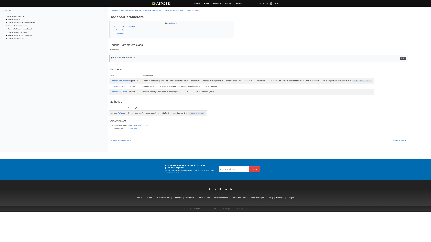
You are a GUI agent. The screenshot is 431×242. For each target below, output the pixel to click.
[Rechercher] (276, 3)
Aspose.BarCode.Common (17, 26)
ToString (121, 113)
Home (111, 10)
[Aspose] (161, 3)
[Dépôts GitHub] (225, 189)
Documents (189, 198)
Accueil (139, 198)
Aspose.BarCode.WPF (16, 38)
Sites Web (228, 3)
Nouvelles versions (163, 198)
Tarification (177, 198)
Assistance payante (258, 198)
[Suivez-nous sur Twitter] (205, 189)
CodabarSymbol (398, 140)
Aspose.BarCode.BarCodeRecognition (21, 22)
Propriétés (120, 30)
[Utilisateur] (271, 3)
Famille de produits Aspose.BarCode (128, 10)
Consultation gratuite (239, 198)
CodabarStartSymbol (119, 86)
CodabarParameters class (126, 26)
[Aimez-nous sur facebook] (200, 189)
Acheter (206, 3)
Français (264, 3)
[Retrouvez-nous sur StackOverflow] (215, 189)
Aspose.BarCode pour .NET (16, 16)
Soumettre (254, 169)
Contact (244, 209)
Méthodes (120, 34)
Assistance (217, 3)
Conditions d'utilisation (235, 209)
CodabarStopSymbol (119, 92)
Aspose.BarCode (14, 19)
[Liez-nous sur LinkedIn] (210, 189)
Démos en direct (204, 198)
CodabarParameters (193, 10)
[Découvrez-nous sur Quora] (220, 189)
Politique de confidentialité (221, 209)
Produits (197, 3)
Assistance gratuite (221, 198)
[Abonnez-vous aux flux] (231, 189)
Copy (402, 58)
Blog (271, 198)
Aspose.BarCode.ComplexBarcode (20, 29)
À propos (239, 3)
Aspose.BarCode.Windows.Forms (20, 35)
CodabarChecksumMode (121, 81)
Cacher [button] (175, 23)
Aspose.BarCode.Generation (18, 32)
